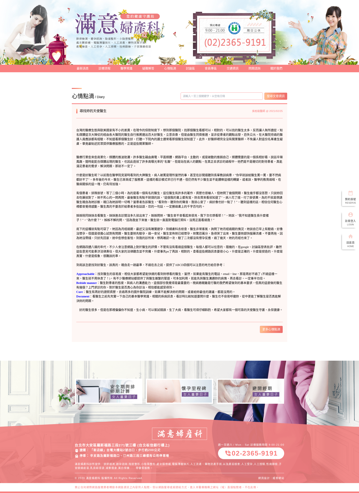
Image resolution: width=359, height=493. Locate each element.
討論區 (190, 68)
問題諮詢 (254, 68)
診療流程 (105, 68)
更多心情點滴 (271, 329)
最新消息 (83, 68)
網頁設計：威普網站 (271, 478)
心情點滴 (170, 68)
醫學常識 (126, 68)
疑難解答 (148, 68)
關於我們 (276, 68)
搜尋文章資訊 (276, 96)
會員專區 (211, 68)
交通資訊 (233, 68)
